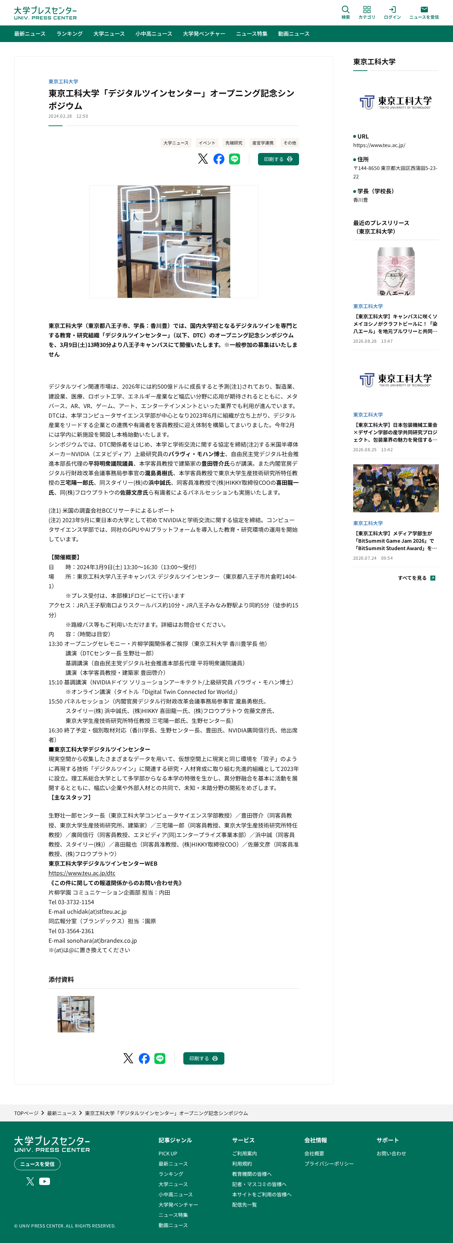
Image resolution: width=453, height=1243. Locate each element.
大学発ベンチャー (178, 1204)
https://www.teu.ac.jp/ (379, 144)
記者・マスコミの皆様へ (259, 1184)
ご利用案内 (244, 1153)
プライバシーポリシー (329, 1163)
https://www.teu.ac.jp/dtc (81, 872)
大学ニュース (176, 143)
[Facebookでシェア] (219, 159)
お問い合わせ (391, 1153)
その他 (289, 143)
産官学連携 (263, 143)
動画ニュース (173, 1225)
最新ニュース (173, 1163)
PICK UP (168, 1153)
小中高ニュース (176, 1194)
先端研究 (233, 143)
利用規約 (242, 1163)
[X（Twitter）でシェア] (203, 159)
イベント (207, 143)
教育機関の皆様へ (252, 1173)
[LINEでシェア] (234, 159)
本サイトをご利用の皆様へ (262, 1194)
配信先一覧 (244, 1204)
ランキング (171, 1173)
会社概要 (314, 1153)
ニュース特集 (173, 1214)
